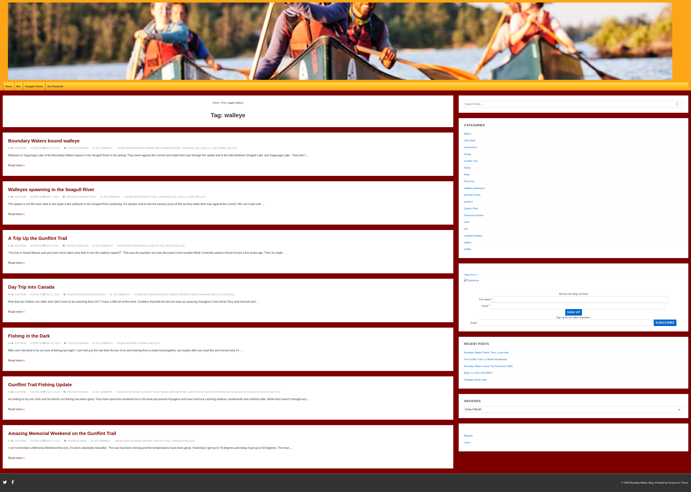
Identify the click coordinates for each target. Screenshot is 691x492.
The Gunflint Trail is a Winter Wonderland (485, 359)
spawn (222, 148)
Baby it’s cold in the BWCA (478, 373)
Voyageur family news (475, 379)
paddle (173, 294)
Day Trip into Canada (31, 287)
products (468, 201)
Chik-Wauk (469, 140)
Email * (485, 306)
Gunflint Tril (156, 246)
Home (8, 86)
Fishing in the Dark (29, 336)
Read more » (16, 165)
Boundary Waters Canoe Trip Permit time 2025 (488, 366)
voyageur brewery (473, 235)
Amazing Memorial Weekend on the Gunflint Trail (62, 433)
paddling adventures (92, 294)
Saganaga (204, 294)
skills (466, 222)
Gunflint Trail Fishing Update (40, 384)
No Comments (104, 148)
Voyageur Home (34, 86)
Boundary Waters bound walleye (44, 141)
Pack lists (469, 181)
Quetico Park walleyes (219, 392)
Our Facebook (55, 86)
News (83, 441)
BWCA (158, 148)
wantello (229, 294)
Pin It (474, 275)
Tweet (467, 275)
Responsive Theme (678, 482)
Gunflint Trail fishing (154, 392)
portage (184, 294)
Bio (18, 86)
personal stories (472, 194)
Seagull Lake (209, 148)
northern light (158, 294)
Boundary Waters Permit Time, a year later (486, 352)
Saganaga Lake (191, 148)
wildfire (467, 242)
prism (193, 294)
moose (169, 246)
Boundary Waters (143, 148)
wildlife (84, 246)
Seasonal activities (474, 215)
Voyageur (263, 392)
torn (466, 228)
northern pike (178, 392)
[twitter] (6, 483)
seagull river (186, 197)
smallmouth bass (245, 392)
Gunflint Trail (87, 197)
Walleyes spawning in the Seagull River (51, 189)
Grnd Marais (139, 246)
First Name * (485, 299)
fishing (84, 148)
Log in (467, 442)
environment (470, 147)
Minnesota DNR (171, 148)
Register (468, 435)
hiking (467, 167)
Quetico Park (196, 392)
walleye (232, 148)
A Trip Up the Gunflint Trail (37, 238)
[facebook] (13, 483)
